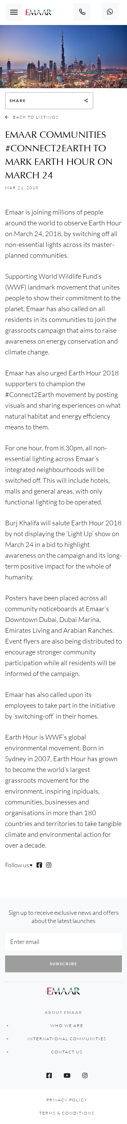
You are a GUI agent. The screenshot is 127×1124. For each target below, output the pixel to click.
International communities (66, 1038)
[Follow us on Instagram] (48, 865)
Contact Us (67, 1051)
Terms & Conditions (66, 1113)
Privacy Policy (66, 1099)
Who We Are (66, 1025)
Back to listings (35, 117)
